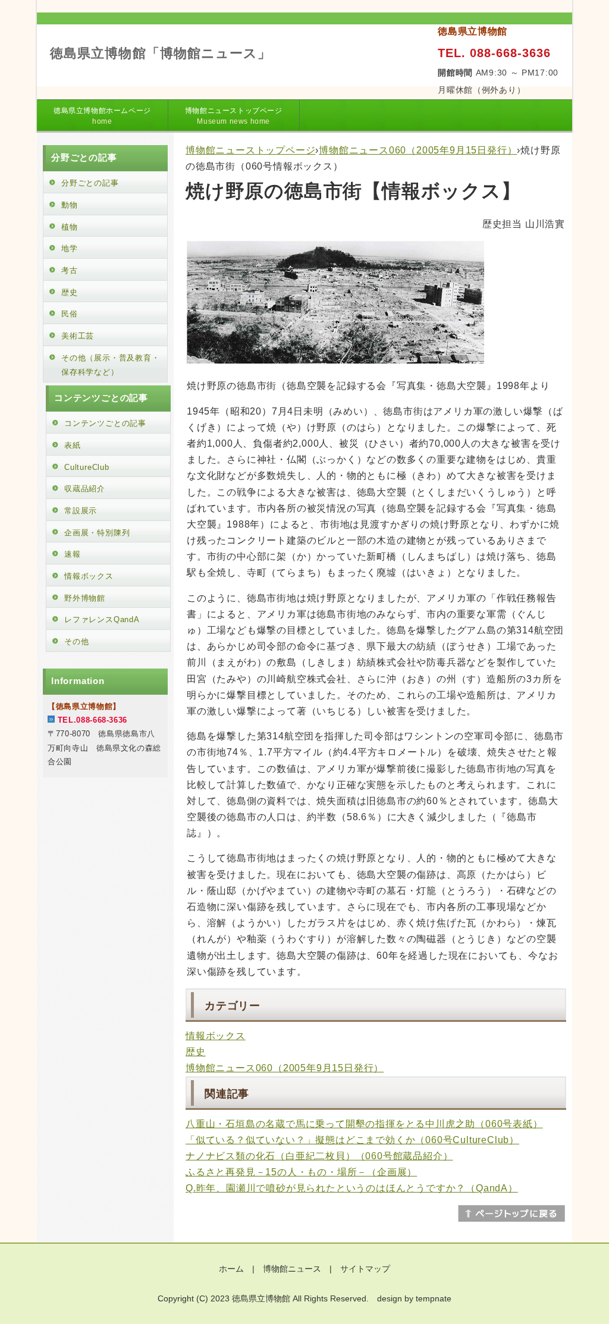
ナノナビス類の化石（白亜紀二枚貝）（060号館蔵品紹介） (319, 1156)
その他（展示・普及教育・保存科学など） (110, 365)
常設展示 (80, 510)
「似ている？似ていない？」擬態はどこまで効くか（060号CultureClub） (352, 1140)
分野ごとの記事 (90, 182)
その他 (76, 641)
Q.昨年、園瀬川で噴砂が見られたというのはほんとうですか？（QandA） (352, 1188)
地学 (69, 248)
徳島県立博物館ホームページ (102, 116)
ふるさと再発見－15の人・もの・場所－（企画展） (301, 1172)
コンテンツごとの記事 (105, 423)
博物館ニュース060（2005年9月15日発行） (418, 150)
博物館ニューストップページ (233, 116)
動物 (69, 204)
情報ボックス (216, 1036)
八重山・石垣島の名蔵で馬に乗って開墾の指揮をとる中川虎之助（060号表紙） (364, 1124)
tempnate (433, 1298)
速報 (72, 554)
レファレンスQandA (102, 619)
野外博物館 (84, 598)
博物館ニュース (292, 1268)
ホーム (231, 1268)
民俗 (69, 313)
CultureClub (86, 467)
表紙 (72, 445)
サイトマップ (365, 1268)
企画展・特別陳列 (97, 532)
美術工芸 (77, 335)
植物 (69, 226)
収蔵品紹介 (84, 488)
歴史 (196, 1052)
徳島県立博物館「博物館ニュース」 (161, 53)
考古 (69, 270)
